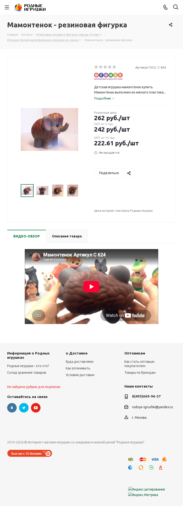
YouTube (36, 408)
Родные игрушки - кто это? (28, 366)
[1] (96, 67)
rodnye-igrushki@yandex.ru (152, 407)
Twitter (24, 408)
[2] (101, 67)
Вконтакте (12, 408)
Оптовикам (134, 353)
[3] (105, 67)
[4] (110, 67)
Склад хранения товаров (26, 372)
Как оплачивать (78, 368)
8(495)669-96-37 (146, 396)
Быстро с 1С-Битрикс (26, 453)
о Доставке (76, 353)
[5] (114, 67)
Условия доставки (80, 375)
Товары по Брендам (140, 372)
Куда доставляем (79, 362)
